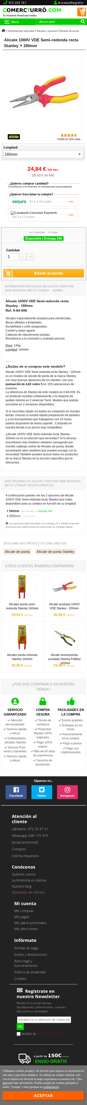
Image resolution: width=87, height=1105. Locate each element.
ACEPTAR (43, 1096)
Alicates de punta (69, 31)
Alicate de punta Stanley (55, 551)
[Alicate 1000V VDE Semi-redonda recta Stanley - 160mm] (44, 131)
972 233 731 (17, 3)
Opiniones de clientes (28, 892)
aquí (5, 1083)
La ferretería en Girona (29, 880)
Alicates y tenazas (47, 31)
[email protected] (25, 842)
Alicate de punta (17, 551)
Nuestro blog (21, 886)
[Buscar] (82, 21)
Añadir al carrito (48, 273)
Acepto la (44, 1034)
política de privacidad (52, 1033)
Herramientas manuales (21, 31)
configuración (51, 1087)
